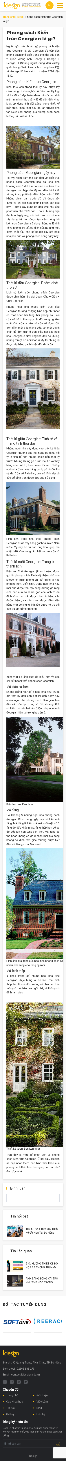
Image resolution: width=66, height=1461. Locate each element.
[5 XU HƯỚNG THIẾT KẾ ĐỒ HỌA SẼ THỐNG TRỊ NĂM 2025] (15, 1265)
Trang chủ (9, 17)
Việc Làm (42, 1401)
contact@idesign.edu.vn (25, 1374)
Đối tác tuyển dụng (25, 1304)
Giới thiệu (42, 1395)
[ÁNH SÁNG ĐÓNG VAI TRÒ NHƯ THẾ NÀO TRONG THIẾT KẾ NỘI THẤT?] (15, 1280)
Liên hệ (40, 1414)
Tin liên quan (21, 1251)
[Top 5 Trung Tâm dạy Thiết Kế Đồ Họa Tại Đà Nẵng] (15, 1230)
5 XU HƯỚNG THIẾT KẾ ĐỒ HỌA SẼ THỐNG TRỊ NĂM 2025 (42, 1267)
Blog (20, 17)
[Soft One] (17, 1321)
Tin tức (10, 1408)
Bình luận (17, 1188)
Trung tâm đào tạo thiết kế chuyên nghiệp (22, 5)
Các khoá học (14, 1401)
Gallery (10, 1414)
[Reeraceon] (48, 1321)
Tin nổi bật (19, 1216)
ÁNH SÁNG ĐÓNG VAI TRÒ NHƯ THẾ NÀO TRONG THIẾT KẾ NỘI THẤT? (42, 1282)
